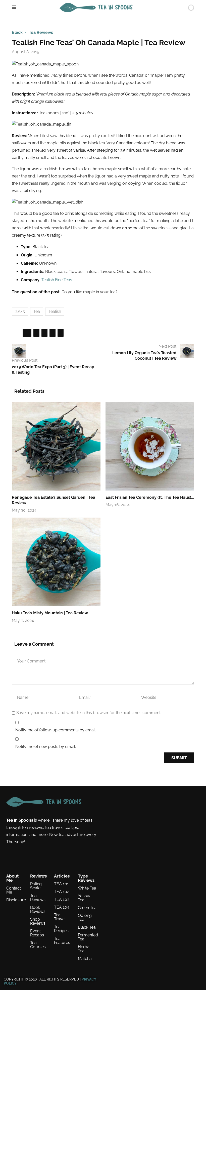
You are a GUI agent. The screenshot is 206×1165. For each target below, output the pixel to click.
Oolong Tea (85, 918)
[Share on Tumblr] (52, 333)
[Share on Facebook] (27, 333)
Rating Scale (36, 886)
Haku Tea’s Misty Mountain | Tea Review (50, 613)
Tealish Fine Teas (56, 279)
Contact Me (13, 890)
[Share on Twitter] (36, 333)
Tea (36, 311)
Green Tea (87, 908)
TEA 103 (61, 900)
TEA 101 (61, 884)
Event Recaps (37, 933)
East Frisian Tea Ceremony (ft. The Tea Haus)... (150, 497)
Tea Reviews (37, 898)
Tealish (54, 311)
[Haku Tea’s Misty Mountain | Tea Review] (56, 562)
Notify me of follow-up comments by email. (55, 730)
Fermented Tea (88, 937)
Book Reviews (37, 910)
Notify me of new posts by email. (45, 746)
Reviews (38, 876)
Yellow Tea (84, 898)
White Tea (87, 888)
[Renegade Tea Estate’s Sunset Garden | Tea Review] (56, 446)
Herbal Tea (84, 949)
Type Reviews (86, 878)
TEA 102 (61, 892)
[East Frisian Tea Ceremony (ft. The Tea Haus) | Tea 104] (150, 446)
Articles (62, 876)
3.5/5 (20, 311)
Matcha (85, 959)
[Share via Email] (61, 333)
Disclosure (16, 900)
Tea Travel (60, 917)
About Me (12, 878)
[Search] (182, 7)
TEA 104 (61, 907)
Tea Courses (38, 945)
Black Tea (87, 927)
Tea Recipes (61, 929)
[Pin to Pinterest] (44, 333)
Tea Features (62, 941)
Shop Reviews (37, 921)
